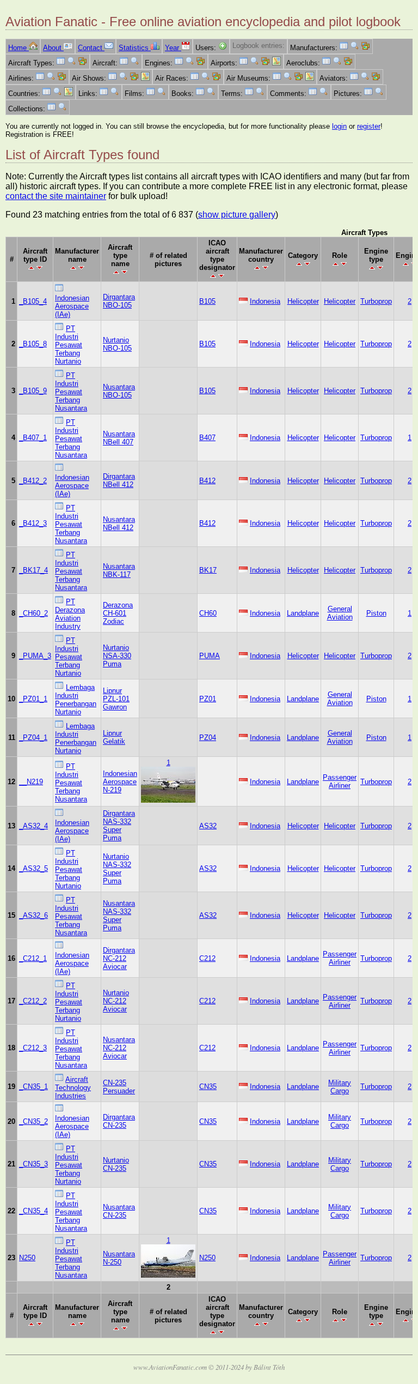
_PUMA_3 (35, 656)
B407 (207, 438)
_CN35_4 (33, 1211)
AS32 (208, 826)
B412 (207, 481)
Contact (91, 48)
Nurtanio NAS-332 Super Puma (117, 868)
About (53, 48)
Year (173, 48)
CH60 (208, 613)
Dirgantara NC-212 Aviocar (119, 958)
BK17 (208, 570)
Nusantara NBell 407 (119, 438)
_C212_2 (33, 1001)
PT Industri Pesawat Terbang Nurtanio (68, 344)
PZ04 (207, 737)
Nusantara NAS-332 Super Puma (119, 915)
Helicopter (303, 301)
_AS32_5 (33, 868)
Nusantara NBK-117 (119, 570)
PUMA (209, 656)
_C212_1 (33, 958)
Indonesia (265, 301)
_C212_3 (33, 1048)
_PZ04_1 (33, 737)
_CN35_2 (33, 1121)
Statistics (135, 48)
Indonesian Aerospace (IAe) (72, 306)
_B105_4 (33, 301)
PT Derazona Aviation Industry (70, 614)
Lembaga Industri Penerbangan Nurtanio (75, 699)
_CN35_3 (33, 1164)
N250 (27, 1258)
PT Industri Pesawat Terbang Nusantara (71, 391)
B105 (207, 301)
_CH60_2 (33, 613)
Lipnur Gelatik (114, 737)
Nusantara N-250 (119, 1258)
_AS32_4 (33, 826)
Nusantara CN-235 (119, 1211)
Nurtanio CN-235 (116, 1164)
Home (18, 48)
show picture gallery (236, 214)
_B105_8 (33, 344)
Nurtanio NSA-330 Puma (117, 655)
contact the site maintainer (55, 196)
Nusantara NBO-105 (119, 391)
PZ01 (207, 699)
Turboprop (376, 301)
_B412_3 (33, 523)
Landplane (303, 613)
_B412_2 (33, 481)
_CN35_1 (33, 1086)
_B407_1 (33, 438)
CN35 (208, 1086)
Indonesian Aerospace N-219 (120, 781)
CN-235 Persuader (119, 1087)
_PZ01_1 (33, 699)
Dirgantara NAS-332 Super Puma (119, 825)
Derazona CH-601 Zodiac (118, 613)
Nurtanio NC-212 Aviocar (116, 1001)
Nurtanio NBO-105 (117, 344)
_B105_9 (33, 391)
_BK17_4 (33, 570)
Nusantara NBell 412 (119, 523)
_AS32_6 (33, 915)
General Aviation (340, 613)
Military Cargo (339, 1087)
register (368, 126)
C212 (207, 958)
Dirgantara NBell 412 (119, 480)
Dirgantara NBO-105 (119, 301)
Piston (376, 613)
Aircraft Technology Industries (73, 1087)
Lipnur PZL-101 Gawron (116, 699)
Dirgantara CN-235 (119, 1121)
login (339, 126)
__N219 (31, 782)
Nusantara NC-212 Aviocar (119, 1048)
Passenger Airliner (339, 781)
